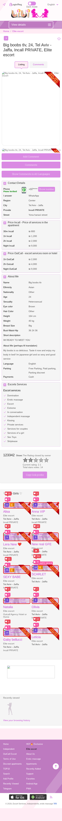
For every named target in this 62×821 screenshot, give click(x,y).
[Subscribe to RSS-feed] (50, 797)
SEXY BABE (12, 577)
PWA (28, 788)
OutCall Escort (10, 754)
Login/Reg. (16, 4)
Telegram (7, 788)
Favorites (30, 779)
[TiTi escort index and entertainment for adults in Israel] (31, 17)
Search (6, 774)
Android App (31, 783)
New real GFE (42, 544)
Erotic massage (33, 759)
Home (6, 31)
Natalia (8, 607)
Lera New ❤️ (12, 544)
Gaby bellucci (12, 639)
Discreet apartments (12, 764)
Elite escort (18, 31)
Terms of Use (9, 759)
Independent (8, 749)
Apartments (31, 764)
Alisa (6, 511)
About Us (30, 754)
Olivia (35, 607)
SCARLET (39, 574)
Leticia (36, 637)
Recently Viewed (11, 783)
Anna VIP (38, 511)
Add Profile (8, 779)
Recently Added (33, 769)
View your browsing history (16, 720)
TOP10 (6, 769)
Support (29, 774)
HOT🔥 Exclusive (34, 744)
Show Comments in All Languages (31, 174)
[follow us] (31, 677)
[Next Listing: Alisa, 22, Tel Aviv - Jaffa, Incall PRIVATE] (6, 38)
